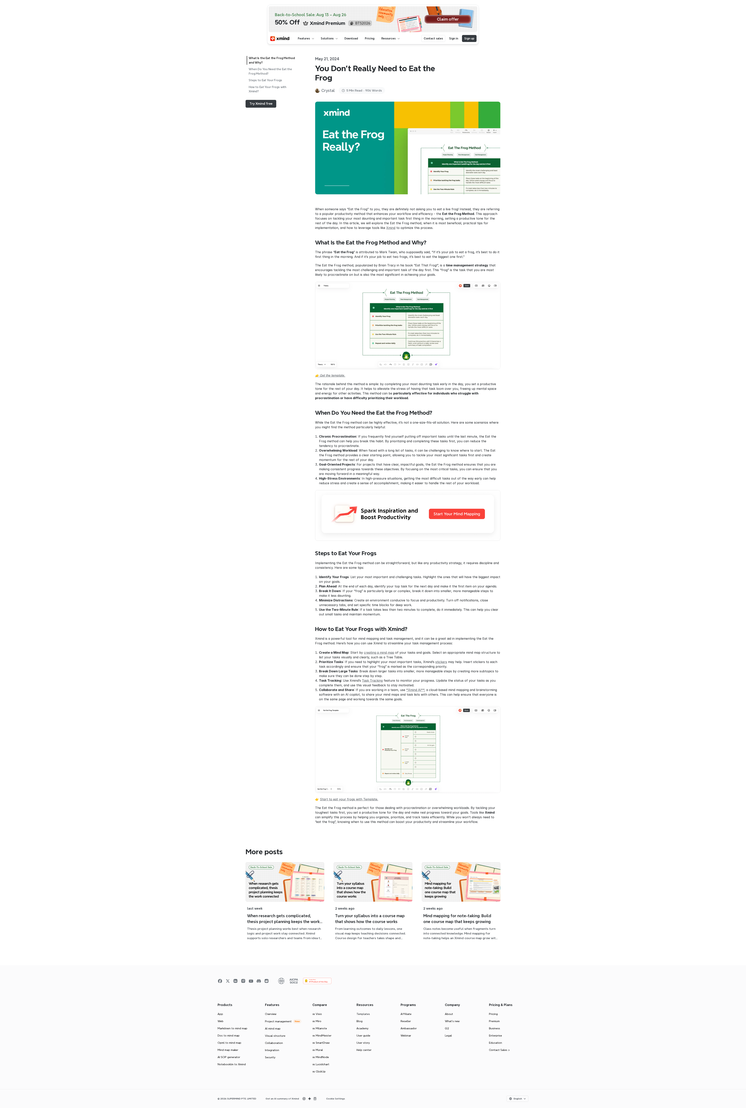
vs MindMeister (321, 1035)
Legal (448, 1035)
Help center (363, 1050)
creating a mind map (379, 652)
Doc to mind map (229, 1035)
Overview (270, 1014)
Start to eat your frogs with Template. (349, 799)
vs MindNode (320, 1057)
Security (270, 1057)
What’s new (452, 1021)
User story (363, 1042)
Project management (278, 1021)
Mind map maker (228, 1050)
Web (220, 1021)
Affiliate (406, 1014)
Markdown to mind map (232, 1028)
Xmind (390, 228)
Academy (362, 1028)
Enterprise (495, 1035)
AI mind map (273, 1028)
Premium (494, 1021)
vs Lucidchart (320, 1064)
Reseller (406, 1021)
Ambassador (409, 1028)
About (449, 1014)
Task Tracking (372, 680)
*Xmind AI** (415, 690)
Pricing (493, 1014)
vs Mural (317, 1050)
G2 (447, 1028)
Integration (272, 1050)
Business (494, 1028)
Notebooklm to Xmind (232, 1064)
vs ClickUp (319, 1071)
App (220, 1014)
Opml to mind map (229, 1042)
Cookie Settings (335, 1099)
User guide (363, 1035)
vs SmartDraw (321, 1042)
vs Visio (317, 1014)
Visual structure (275, 1035)
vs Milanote (319, 1028)
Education (495, 1042)
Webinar (406, 1035)
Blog (359, 1021)
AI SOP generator (229, 1057)
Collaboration (274, 1043)
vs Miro (316, 1021)
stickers (441, 662)
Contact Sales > (499, 1050)
